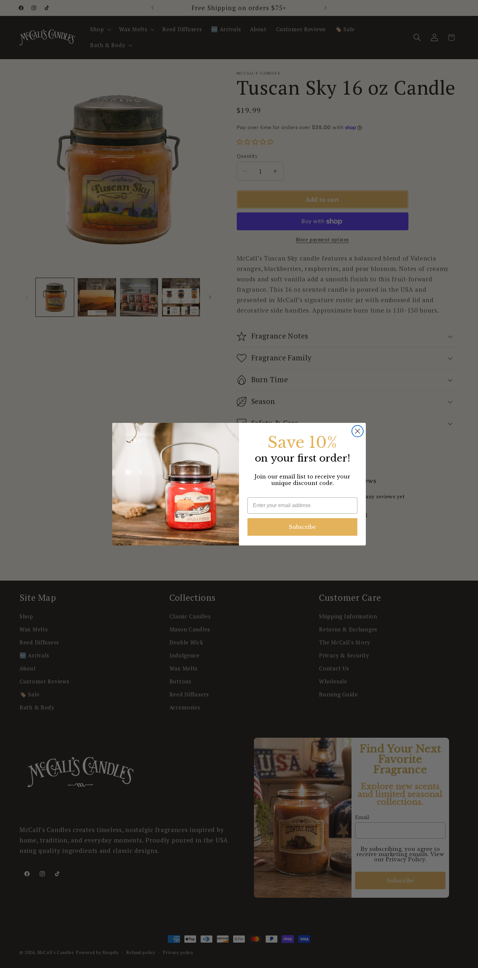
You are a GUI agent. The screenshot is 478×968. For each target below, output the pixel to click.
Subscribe (302, 527)
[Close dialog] (357, 431)
